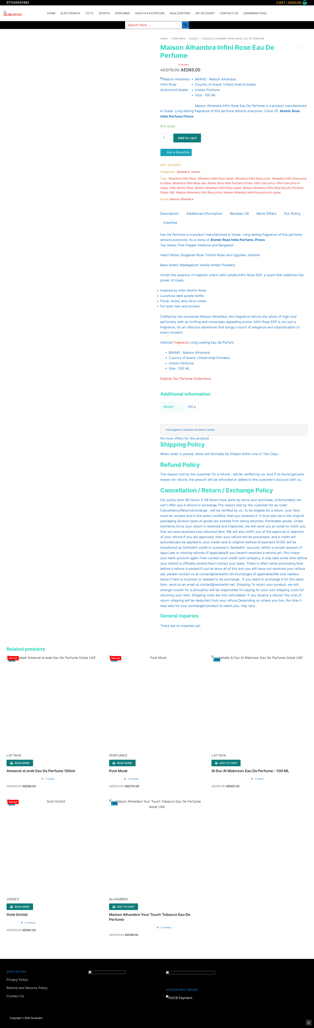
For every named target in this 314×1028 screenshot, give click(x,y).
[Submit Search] (185, 25)
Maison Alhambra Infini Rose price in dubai (252, 192)
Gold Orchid (17, 914)
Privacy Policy (17, 980)
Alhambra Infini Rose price (252, 178)
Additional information (204, 213)
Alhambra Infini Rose (182, 178)
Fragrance (181, 342)
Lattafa (14, 755)
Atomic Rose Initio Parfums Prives (229, 183)
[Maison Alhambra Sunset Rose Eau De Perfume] (306, 48)
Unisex (193, 38)
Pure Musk (118, 771)
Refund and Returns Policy (27, 988)
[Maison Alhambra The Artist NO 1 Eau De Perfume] (300, 48)
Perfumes (178, 38)
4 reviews (183, 64)
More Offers (266, 213)
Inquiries (170, 222)
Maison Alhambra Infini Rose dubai (218, 188)
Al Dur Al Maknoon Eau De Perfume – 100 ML (250, 771)
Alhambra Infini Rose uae (189, 183)
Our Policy (292, 213)
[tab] (169, 213)
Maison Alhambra (181, 199)
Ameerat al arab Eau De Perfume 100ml (41, 771)
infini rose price (264, 183)
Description (169, 213)
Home (164, 38)
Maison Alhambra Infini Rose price (199, 192)
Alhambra (183, 172)
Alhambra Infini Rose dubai (215, 178)
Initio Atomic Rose (181, 188)
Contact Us (15, 996)
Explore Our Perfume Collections (185, 379)
